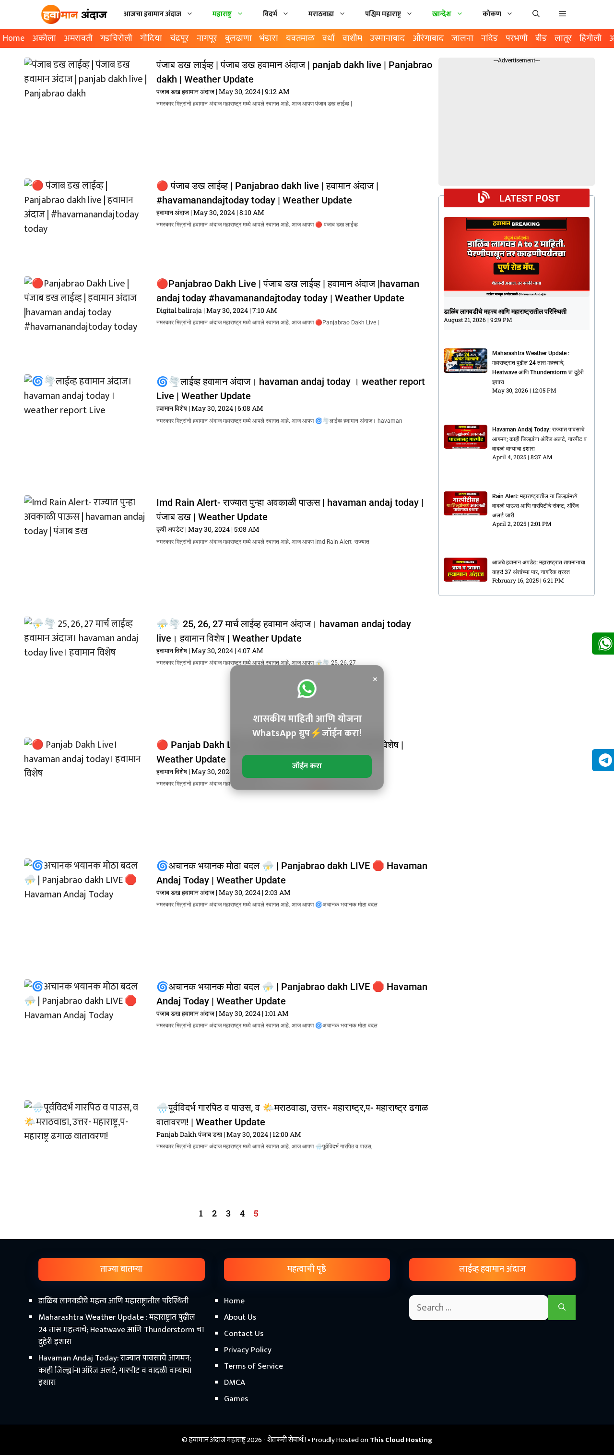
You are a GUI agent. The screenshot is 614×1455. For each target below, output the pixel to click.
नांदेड (489, 38)
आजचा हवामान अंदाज (152, 14)
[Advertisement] (307, 1373)
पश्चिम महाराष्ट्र (383, 14)
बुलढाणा (238, 38)
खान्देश (441, 14)
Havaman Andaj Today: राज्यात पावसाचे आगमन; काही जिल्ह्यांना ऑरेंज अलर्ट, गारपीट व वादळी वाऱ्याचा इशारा (539, 439)
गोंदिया (151, 38)
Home (13, 38)
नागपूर (207, 38)
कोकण (492, 14)
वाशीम (352, 38)
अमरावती (78, 38)
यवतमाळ (300, 38)
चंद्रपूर (179, 38)
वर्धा (328, 38)
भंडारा (269, 38)
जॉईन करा (307, 766)
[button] (562, 14)
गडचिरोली (116, 38)
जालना (462, 38)
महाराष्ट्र (222, 14)
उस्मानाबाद (387, 38)
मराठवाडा (321, 14)
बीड (541, 38)
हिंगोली (590, 38)
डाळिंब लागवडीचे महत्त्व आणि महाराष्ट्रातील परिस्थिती (505, 311)
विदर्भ (270, 14)
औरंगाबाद (428, 38)
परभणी (517, 38)
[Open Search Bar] (536, 14)
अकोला (44, 38)
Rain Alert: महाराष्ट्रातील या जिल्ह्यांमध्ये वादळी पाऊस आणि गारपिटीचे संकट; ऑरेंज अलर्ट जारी (535, 506)
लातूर (563, 38)
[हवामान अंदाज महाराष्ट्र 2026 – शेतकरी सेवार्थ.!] (74, 14)
